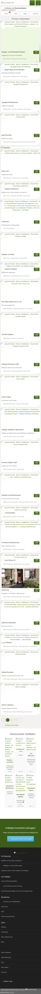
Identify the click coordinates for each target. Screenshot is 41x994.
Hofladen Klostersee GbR (10, 364)
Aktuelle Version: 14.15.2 (7, 992)
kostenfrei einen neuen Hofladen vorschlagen (15, 870)
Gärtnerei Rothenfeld (9, 622)
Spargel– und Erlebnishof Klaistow (13, 52)
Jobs (2, 962)
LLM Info (3, 972)
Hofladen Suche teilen (11, 725)
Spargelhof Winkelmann (10, 102)
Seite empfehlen (6, 952)
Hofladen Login (7, 981)
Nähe (25, 13)
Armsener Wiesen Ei (8, 560)
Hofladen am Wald (8, 254)
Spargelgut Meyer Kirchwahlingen (13, 69)
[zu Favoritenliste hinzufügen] (3, 23)
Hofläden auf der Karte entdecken (11, 860)
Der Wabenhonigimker (31, 755)
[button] (3, 720)
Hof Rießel (5, 221)
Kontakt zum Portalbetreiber (11, 901)
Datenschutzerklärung (7, 916)
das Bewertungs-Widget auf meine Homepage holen (17, 891)
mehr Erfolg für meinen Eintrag (12, 886)
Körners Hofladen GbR (9, 462)
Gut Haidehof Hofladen (9, 269)
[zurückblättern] (5, 35)
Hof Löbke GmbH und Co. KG (12, 302)
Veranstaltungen (6, 957)
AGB (2, 911)
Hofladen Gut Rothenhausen (11, 495)
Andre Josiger (6, 397)
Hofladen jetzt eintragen (22, 839)
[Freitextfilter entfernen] (32, 3)
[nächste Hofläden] (20, 720)
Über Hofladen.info (6, 937)
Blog (2, 942)
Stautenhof (5, 590)
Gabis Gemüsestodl (8, 513)
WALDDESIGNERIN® (20, 796)
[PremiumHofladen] (37, 735)
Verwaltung (4, 932)
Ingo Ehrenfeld (6, 135)
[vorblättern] (35, 35)
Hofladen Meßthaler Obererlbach (13, 429)
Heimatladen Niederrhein (10, 189)
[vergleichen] (3, 27)
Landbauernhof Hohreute (20, 750)
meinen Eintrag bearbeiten (9, 881)
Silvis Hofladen (7, 642)
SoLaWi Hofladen (8, 334)
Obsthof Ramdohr (7, 672)
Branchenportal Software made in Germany (12, 990)
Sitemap (3, 927)
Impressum (4, 906)
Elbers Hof (5, 171)
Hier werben (4, 967)
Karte (16, 13)
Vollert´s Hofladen (8, 705)
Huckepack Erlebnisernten (10, 542)
